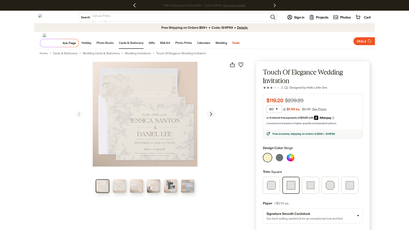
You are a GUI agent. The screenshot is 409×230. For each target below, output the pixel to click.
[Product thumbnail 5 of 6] (170, 186)
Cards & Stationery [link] (65, 53)
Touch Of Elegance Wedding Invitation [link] (181, 53)
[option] (267, 157)
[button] (273, 17)
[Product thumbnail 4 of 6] (153, 186)
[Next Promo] (275, 5)
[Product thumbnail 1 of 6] (102, 186)
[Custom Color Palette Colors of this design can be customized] (290, 157)
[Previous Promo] (136, 5)
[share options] (232, 65)
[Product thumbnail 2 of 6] (119, 186)
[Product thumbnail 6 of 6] (187, 186)
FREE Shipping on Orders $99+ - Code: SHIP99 (192, 5)
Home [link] (44, 53)
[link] (275, 87)
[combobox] (174, 17)
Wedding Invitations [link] (138, 53)
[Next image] (211, 114)
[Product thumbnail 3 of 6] (136, 186)
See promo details (234, 5)
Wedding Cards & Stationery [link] (101, 53)
